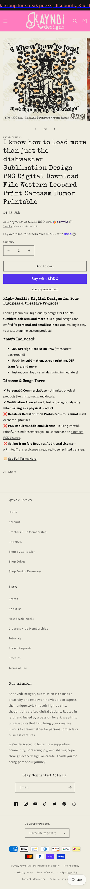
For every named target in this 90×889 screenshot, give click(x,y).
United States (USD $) (42, 833)
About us (15, 609)
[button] (5, 21)
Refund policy (71, 865)
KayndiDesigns (28, 865)
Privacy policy (25, 872)
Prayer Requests (20, 648)
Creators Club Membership (28, 532)
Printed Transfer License (22, 449)
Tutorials (15, 638)
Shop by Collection (22, 552)
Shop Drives (17, 561)
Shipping (7, 226)
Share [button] (12, 472)
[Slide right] (54, 129)
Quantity (8, 242)
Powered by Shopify (48, 865)
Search (13, 599)
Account (14, 522)
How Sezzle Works (21, 619)
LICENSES (15, 542)
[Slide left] (35, 129)
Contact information (34, 878)
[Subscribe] (70, 787)
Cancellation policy (61, 878)
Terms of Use (18, 668)
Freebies (15, 658)
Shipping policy (68, 872)
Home (13, 512)
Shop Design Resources (25, 571)
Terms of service (46, 872)
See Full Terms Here (22, 458)
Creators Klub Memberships (28, 628)
